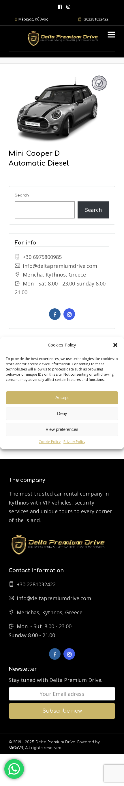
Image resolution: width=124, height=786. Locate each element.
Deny (62, 413)
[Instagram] (68, 6)
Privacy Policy (74, 441)
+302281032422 (95, 19)
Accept (62, 397)
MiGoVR (16, 748)
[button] (115, 345)
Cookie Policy (50, 441)
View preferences (62, 429)
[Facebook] (55, 314)
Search (22, 195)
